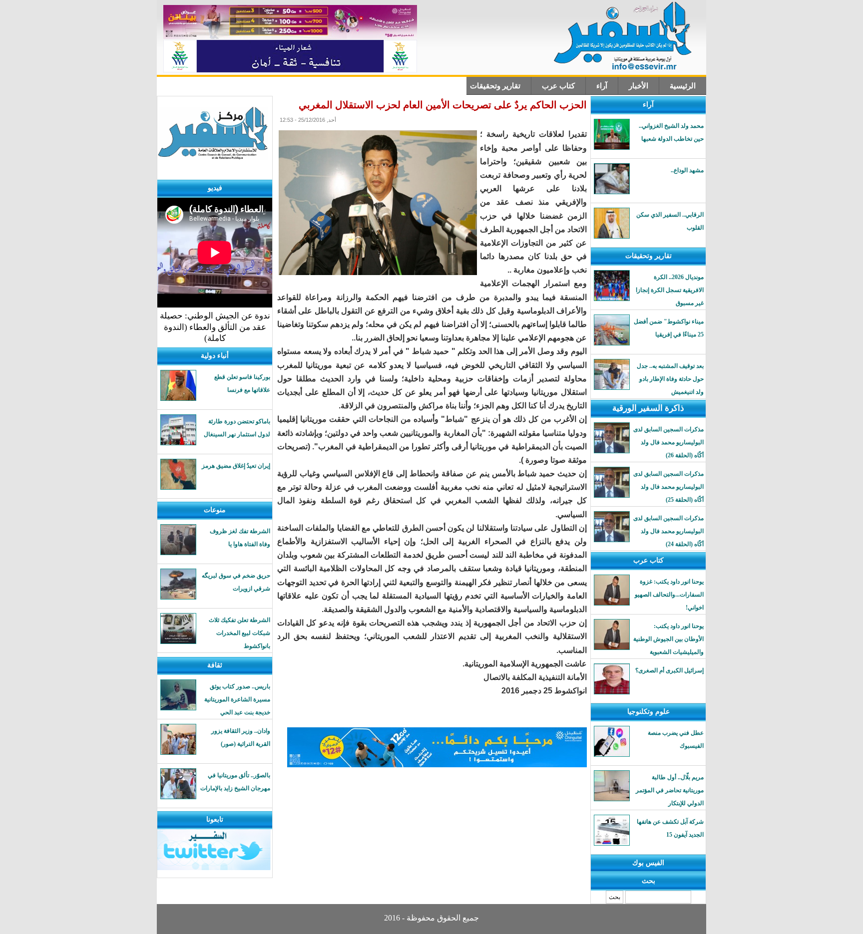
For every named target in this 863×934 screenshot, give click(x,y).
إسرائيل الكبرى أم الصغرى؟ (669, 670)
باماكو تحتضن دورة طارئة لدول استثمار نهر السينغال (237, 428)
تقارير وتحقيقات (495, 86)
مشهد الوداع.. (687, 170)
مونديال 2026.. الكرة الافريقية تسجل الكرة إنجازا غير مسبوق (670, 290)
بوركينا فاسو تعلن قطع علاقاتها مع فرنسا (242, 383)
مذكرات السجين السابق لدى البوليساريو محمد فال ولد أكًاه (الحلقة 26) (668, 442)
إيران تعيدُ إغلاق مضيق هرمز (236, 465)
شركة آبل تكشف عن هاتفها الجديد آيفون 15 (670, 828)
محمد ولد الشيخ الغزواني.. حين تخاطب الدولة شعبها (671, 132)
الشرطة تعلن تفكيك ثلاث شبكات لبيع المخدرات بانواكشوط (239, 633)
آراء (601, 86)
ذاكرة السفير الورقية (648, 408)
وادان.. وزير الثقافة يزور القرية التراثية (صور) (240, 737)
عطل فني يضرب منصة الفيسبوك (676, 739)
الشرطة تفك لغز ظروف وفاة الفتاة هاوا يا (240, 538)
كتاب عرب (558, 86)
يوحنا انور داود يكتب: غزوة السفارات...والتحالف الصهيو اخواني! (669, 594)
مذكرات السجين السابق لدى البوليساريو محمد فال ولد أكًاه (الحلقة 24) (668, 531)
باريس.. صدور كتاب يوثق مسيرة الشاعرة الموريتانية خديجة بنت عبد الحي (237, 699)
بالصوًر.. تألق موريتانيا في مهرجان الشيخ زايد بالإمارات (235, 782)
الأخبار (638, 86)
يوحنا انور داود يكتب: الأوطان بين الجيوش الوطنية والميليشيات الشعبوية (668, 639)
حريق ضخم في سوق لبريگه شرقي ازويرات (236, 582)
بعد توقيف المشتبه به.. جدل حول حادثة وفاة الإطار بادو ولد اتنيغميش (670, 378)
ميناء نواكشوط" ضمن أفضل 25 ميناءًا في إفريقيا (669, 328)
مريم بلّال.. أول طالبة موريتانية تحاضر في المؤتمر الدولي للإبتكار (670, 790)
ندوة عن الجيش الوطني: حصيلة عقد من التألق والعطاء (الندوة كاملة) (215, 327)
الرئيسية (683, 86)
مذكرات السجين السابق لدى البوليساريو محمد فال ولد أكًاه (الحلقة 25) (668, 486)
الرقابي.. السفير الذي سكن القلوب (670, 221)
